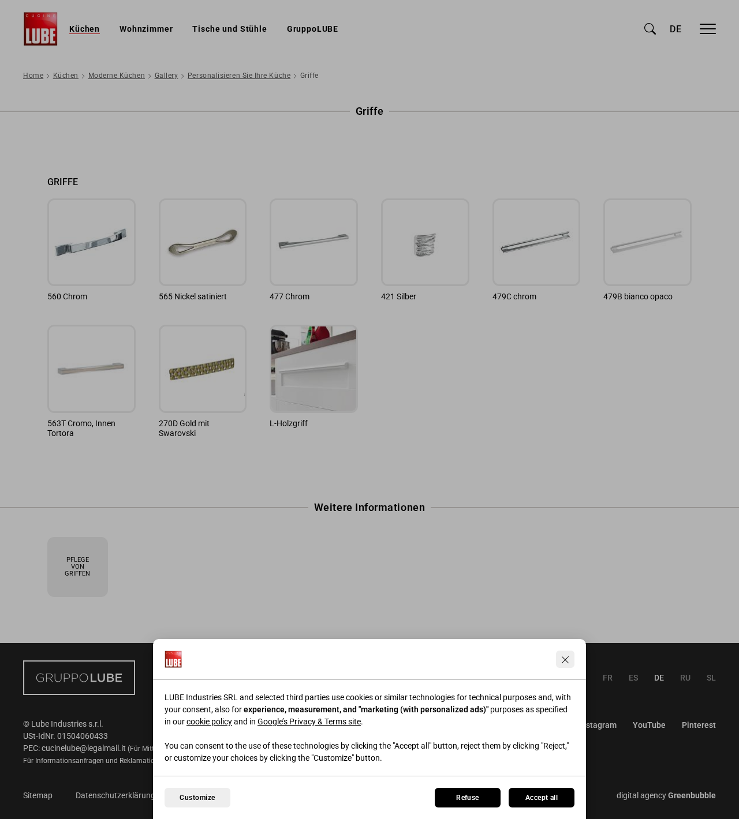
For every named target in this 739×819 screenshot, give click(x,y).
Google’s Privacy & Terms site (309, 721)
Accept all (541, 798)
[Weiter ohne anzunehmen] (565, 659)
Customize (197, 798)
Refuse (467, 798)
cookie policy (209, 721)
